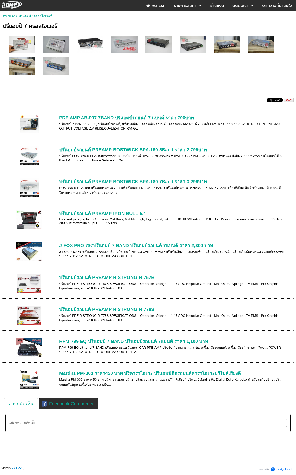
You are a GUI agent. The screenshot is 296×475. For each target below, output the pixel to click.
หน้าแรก (9, 16)
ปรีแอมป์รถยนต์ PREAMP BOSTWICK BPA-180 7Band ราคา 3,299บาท (133, 181)
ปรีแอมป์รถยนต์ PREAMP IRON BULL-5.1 (102, 213)
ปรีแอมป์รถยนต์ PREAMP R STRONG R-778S (106, 309)
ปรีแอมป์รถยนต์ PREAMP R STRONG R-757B (106, 277)
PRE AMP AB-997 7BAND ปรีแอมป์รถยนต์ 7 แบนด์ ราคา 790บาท (126, 117)
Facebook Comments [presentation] (71, 403)
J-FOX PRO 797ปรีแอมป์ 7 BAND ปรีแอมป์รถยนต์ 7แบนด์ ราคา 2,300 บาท (136, 245)
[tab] (21, 403)
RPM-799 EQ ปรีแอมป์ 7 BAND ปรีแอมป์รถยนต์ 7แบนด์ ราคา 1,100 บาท (133, 341)
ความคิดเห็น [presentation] (21, 403)
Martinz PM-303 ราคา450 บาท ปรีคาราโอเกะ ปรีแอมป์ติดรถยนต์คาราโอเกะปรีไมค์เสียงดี (150, 373)
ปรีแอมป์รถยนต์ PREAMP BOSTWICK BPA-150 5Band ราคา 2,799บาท (133, 149)
